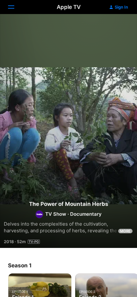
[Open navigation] (15, 7)
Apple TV (69, 7)
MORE (125, 231)
